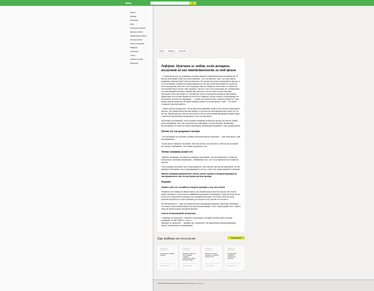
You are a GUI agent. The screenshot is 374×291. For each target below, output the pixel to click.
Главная (161, 51)
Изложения (134, 20)
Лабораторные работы (138, 36)
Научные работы (136, 40)
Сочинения (134, 51)
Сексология (182, 51)
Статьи (132, 55)
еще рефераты (236, 238)
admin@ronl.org (199, 283)
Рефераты (134, 47)
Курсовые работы (136, 32)
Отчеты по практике (137, 43)
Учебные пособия (136, 59)
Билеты (133, 12)
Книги (132, 24)
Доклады (133, 16)
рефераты (171, 51)
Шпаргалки (134, 63)
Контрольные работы (138, 28)
